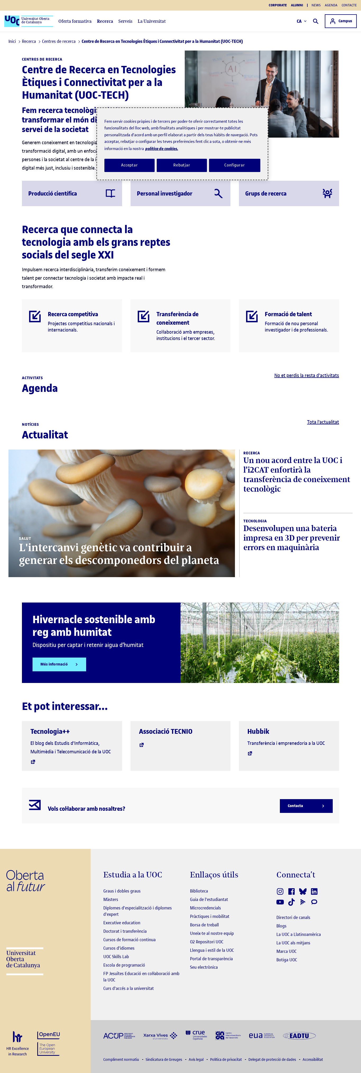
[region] (182, 143)
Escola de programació (124, 965)
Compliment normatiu (121, 1059)
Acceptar (129, 165)
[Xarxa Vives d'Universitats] (160, 1035)
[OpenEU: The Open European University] (48, 1043)
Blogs (281, 926)
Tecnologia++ (50, 731)
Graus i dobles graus (122, 891)
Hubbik (258, 731)
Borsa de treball (204, 925)
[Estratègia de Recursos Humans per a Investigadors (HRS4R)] (17, 1044)
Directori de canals (293, 917)
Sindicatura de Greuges (164, 1059)
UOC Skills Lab (116, 956)
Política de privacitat (226, 1059)
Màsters (110, 899)
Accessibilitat (313, 1059)
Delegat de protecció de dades (272, 1059)
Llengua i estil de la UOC (212, 950)
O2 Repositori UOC (206, 942)
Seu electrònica (204, 967)
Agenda (331, 5)
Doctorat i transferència (125, 931)
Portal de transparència (211, 959)
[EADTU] (299, 1035)
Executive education (121, 923)
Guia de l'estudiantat (209, 899)
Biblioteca (199, 891)
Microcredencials (205, 908)
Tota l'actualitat (323, 422)
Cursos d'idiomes (119, 948)
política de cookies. (161, 148)
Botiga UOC (286, 960)
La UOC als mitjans (293, 943)
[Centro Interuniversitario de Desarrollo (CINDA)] (228, 1035)
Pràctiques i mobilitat (209, 916)
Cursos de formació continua (129, 940)
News (316, 5)
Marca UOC (286, 951)
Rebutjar (181, 165)
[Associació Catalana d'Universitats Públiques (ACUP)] (119, 1035)
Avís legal (196, 1059)
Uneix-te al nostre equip (212, 933)
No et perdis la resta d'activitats (306, 375)
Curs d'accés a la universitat (128, 988)
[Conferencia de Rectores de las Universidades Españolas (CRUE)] (196, 1035)
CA (299, 21)
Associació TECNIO (165, 731)
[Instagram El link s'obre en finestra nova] (280, 891)
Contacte (349, 5)
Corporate (278, 5)
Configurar (234, 165)
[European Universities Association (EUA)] (262, 1035)
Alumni (297, 5)
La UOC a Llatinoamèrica (298, 934)
